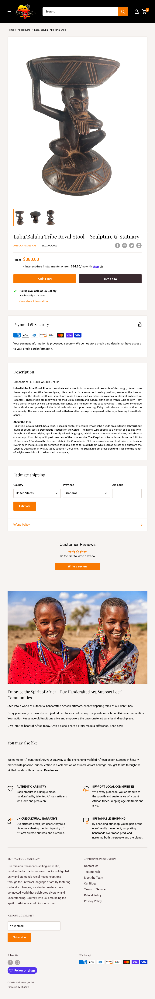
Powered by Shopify (18, 987)
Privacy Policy (93, 901)
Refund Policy (21, 524)
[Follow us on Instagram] (17, 962)
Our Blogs (90, 883)
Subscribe (19, 937)
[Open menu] (9, 11)
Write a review (77, 566)
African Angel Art (24, 245)
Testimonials (92, 872)
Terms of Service (94, 889)
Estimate (24, 506)
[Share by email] (139, 245)
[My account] (137, 11)
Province (68, 485)
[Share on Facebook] (117, 245)
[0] (144, 11)
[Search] (123, 11)
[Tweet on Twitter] (131, 245)
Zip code (117, 485)
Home (11, 29)
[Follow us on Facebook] (10, 962)
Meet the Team (93, 877)
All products (24, 29)
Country (18, 485)
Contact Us (91, 866)
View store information (33, 301)
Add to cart (45, 279)
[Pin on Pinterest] (124, 245)
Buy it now (110, 279)
